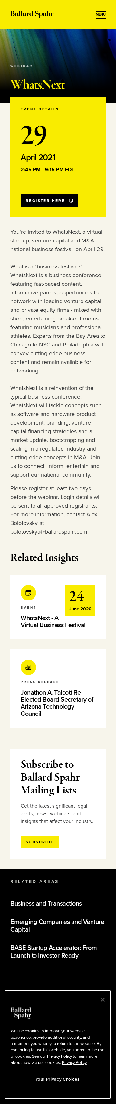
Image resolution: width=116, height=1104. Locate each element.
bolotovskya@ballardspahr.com (48, 531)
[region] (57, 1044)
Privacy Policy (74, 1062)
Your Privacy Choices (57, 1079)
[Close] (103, 1000)
